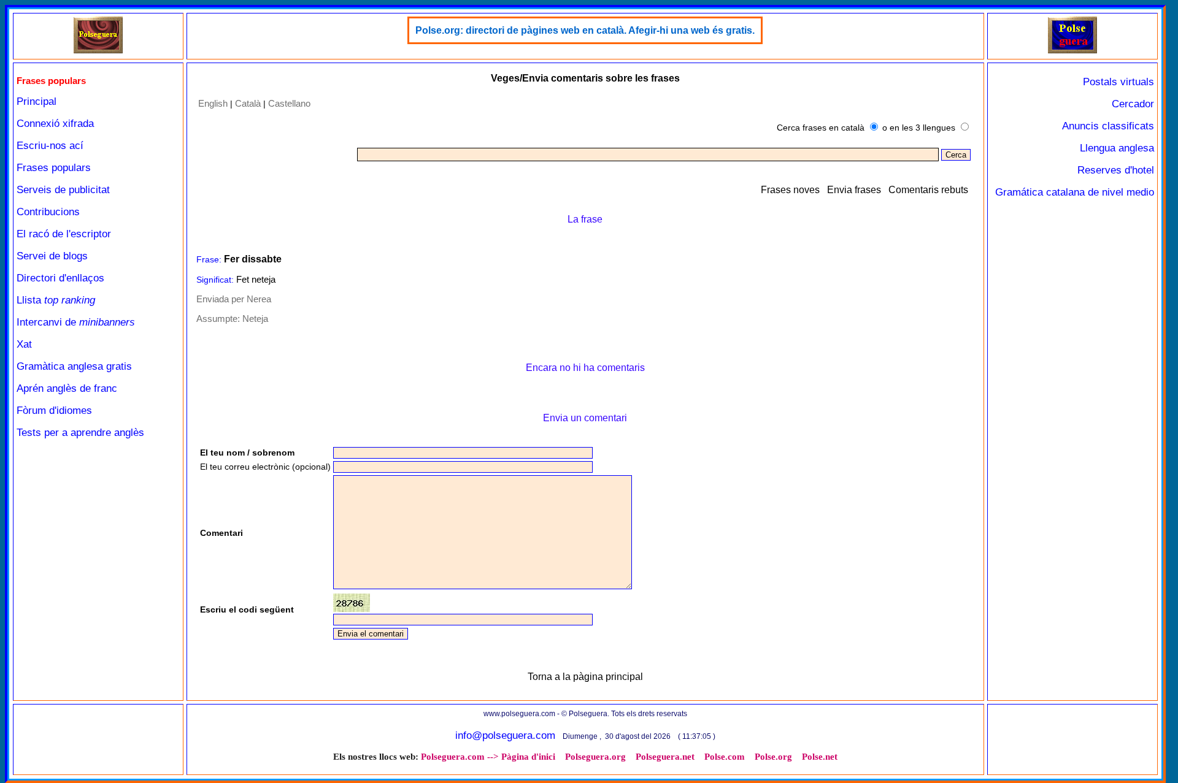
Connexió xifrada (55, 123)
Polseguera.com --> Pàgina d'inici (488, 757)
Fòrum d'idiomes (54, 410)
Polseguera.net (665, 757)
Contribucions (48, 212)
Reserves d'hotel (1115, 170)
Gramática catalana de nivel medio (1074, 192)
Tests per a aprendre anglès (80, 432)
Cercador (1133, 104)
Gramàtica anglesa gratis (74, 366)
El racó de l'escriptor (64, 234)
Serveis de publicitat (63, 190)
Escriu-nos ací (50, 145)
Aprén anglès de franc (67, 388)
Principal (36, 101)
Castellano (289, 103)
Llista (56, 300)
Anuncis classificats (1108, 126)
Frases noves (790, 190)
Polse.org (773, 757)
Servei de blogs (52, 256)
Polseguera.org (595, 757)
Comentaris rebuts (928, 190)
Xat (24, 344)
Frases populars (54, 168)
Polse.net (819, 757)
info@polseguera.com (505, 735)
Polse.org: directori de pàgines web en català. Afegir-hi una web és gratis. (585, 30)
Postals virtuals (1118, 82)
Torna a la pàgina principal (585, 676)
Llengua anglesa (1117, 148)
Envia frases (854, 190)
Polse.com (724, 757)
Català (248, 103)
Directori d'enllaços (60, 278)
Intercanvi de (76, 322)
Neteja (255, 318)
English (213, 103)
